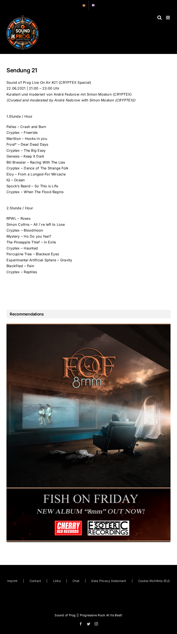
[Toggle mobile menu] (168, 17)
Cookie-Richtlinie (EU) (154, 581)
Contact (35, 581)
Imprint (12, 581)
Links (57, 581)
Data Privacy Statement (108, 581)
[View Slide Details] (88, 432)
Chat (76, 581)
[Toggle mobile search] (159, 17)
